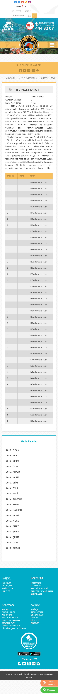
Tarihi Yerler (37, 612)
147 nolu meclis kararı (38, 396)
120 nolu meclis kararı (38, 231)
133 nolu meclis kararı (38, 310)
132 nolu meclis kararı (38, 304)
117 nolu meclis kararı (38, 212)
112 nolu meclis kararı (38, 182)
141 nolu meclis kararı (38, 359)
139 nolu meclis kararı (38, 347)
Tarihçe (34, 609)
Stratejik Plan (8, 623)
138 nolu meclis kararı (38, 341)
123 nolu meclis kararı (38, 249)
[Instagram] (29, 1)
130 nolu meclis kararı (38, 292)
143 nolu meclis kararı (38, 371)
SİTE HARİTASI (16, 11)
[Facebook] (15, 1)
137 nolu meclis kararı (38, 335)
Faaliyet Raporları (11, 625)
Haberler (6, 583)
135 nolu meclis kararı (38, 323)
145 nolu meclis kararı (38, 384)
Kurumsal (6, 609)
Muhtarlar (7, 614)
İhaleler (6, 591)
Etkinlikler (7, 588)
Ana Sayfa (10, 78)
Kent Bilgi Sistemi (39, 588)
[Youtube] (22, 1)
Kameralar (36, 583)
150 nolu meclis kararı (38, 414)
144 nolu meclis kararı (38, 378)
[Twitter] (19, 1)
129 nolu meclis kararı (38, 286)
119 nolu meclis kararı (38, 225)
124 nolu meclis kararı (38, 255)
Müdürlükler (8, 612)
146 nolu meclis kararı (38, 390)
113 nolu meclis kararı (38, 188)
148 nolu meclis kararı (38, 402)
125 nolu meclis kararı (38, 261)
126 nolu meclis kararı (38, 267)
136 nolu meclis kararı (38, 329)
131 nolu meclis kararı (38, 298)
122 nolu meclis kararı (38, 243)
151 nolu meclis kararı (38, 420)
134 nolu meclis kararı (38, 316)
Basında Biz (36, 593)
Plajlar (34, 617)
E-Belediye (36, 585)
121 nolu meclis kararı (38, 237)
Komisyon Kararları (11, 620)
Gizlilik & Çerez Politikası (14, 628)
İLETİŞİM (28, 11)
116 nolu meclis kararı (38, 206)
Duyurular (7, 585)
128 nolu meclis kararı (38, 280)
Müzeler (35, 623)
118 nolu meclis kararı (38, 218)
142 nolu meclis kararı (38, 365)
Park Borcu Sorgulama (42, 591)
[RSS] (26, 1)
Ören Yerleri (37, 614)
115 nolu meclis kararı (38, 200)
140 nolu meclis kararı (38, 353)
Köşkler (35, 620)
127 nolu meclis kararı (38, 274)
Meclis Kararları (27, 78)
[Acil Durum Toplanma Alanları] (15, 31)
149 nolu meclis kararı (38, 408)
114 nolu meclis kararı (38, 194)
